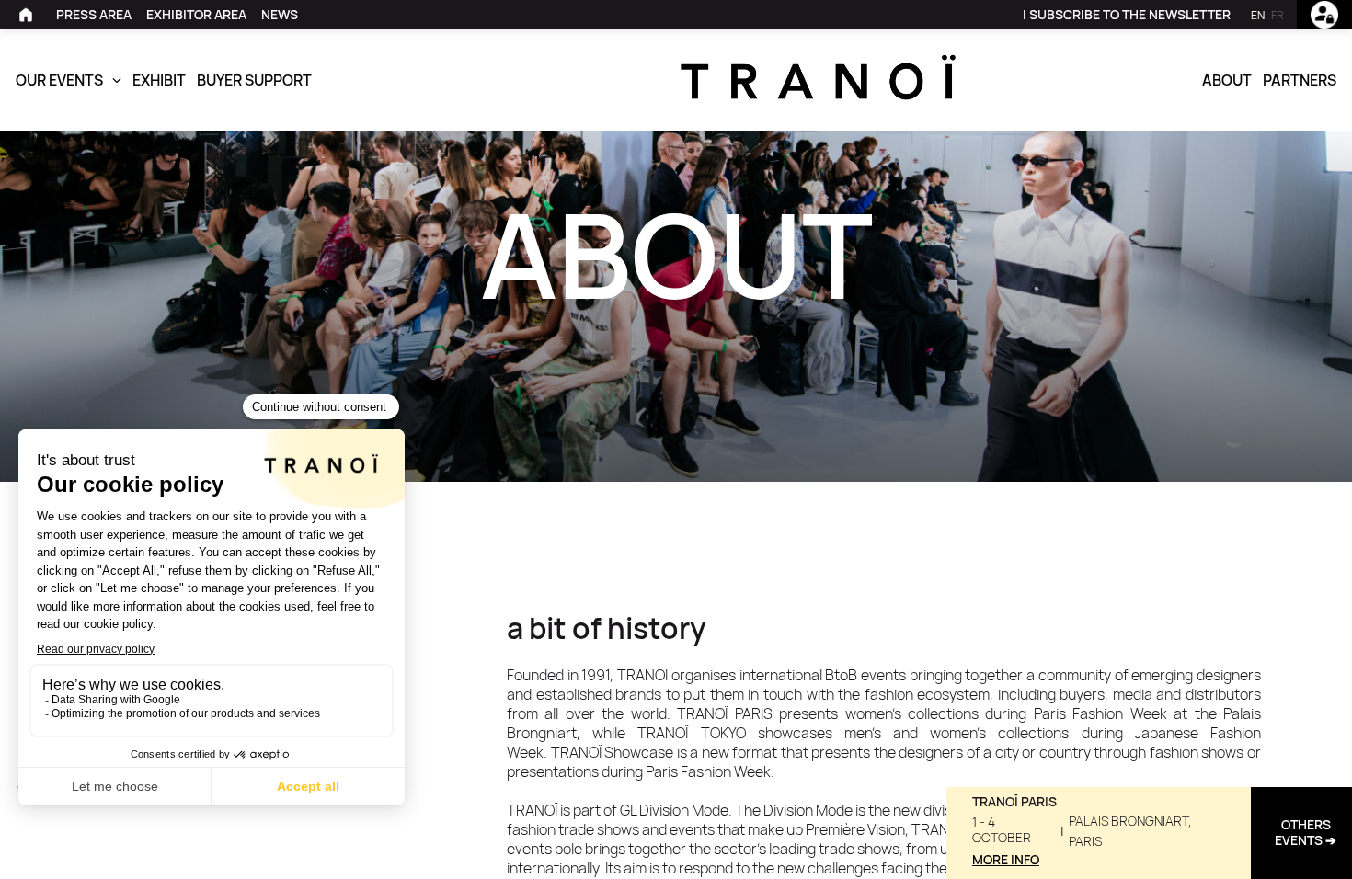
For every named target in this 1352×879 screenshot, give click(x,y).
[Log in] (1324, 14)
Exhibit (159, 80)
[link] (29, 14)
